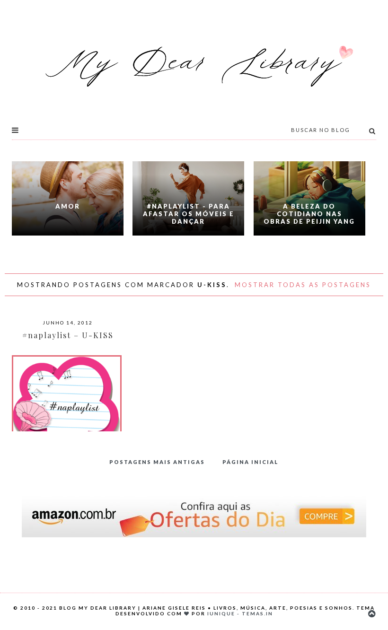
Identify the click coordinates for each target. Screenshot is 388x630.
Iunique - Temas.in (240, 613)
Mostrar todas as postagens (303, 285)
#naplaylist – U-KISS (68, 335)
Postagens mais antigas (157, 462)
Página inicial (250, 462)
